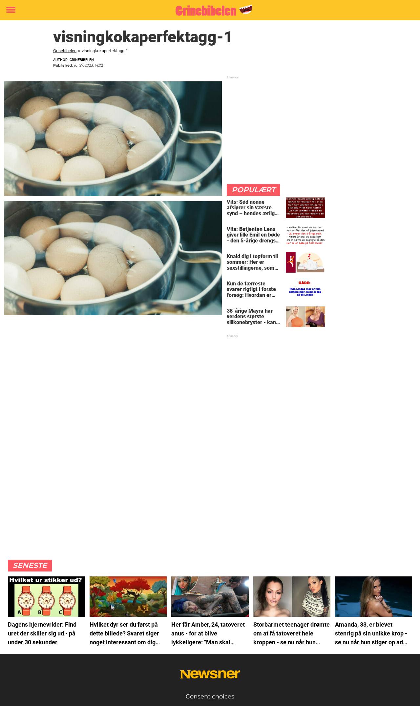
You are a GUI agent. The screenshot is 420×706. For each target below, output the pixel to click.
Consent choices (210, 696)
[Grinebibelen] (207, 10)
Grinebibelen (64, 50)
